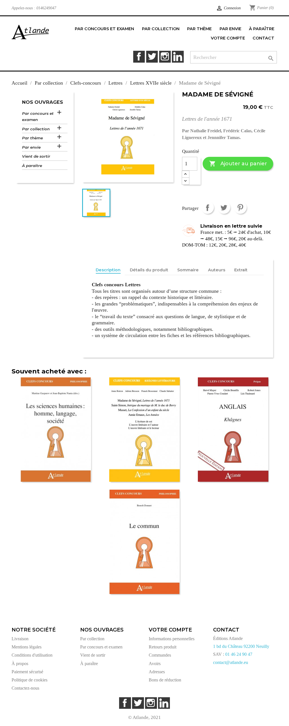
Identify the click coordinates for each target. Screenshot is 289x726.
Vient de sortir (36, 156)
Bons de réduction (165, 679)
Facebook (139, 56)
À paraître (32, 165)
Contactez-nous (25, 688)
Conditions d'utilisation (32, 655)
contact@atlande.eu (230, 662)
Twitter (152, 56)
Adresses (157, 671)
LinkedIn (177, 56)
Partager (207, 207)
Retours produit (162, 646)
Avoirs (155, 663)
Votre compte (170, 630)
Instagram (165, 56)
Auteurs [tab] (216, 269)
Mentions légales (26, 646)
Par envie (31, 147)
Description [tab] (108, 269)
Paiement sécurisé (27, 671)
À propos (20, 663)
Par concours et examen (38, 116)
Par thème (32, 138)
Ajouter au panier (238, 163)
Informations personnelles (171, 638)
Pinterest (240, 207)
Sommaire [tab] (188, 269)
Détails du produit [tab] (149, 269)
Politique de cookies (29, 679)
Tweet (224, 207)
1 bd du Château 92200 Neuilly (241, 646)
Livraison (20, 638)
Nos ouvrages (42, 102)
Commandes (160, 655)
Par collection (36, 129)
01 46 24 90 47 (238, 654)
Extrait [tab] (241, 269)
